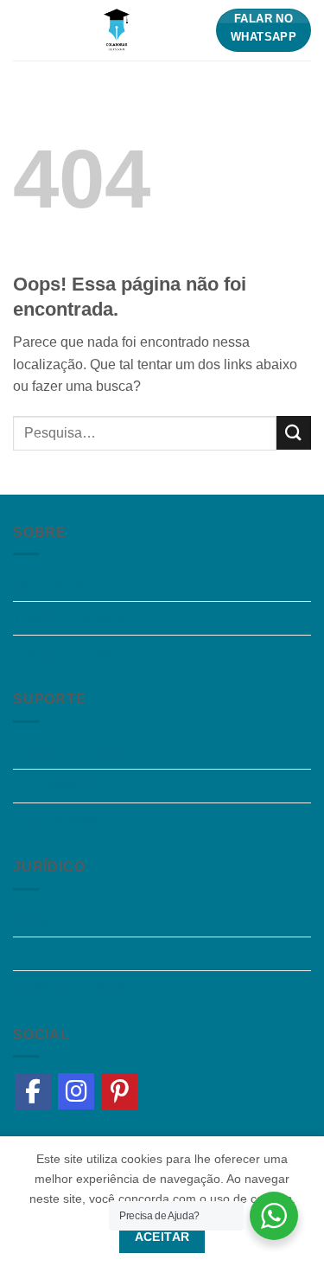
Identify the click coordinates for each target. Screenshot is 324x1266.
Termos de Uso (59, 953)
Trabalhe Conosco (69, 618)
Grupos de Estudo (68, 651)
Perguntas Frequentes (81, 752)
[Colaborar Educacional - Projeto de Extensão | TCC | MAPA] (116, 30)
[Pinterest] (119, 1091)
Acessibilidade (58, 785)
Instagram (43, 920)
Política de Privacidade (84, 987)
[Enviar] (293, 433)
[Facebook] (33, 1091)
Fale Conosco (56, 819)
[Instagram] (76, 1091)
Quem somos (53, 585)
